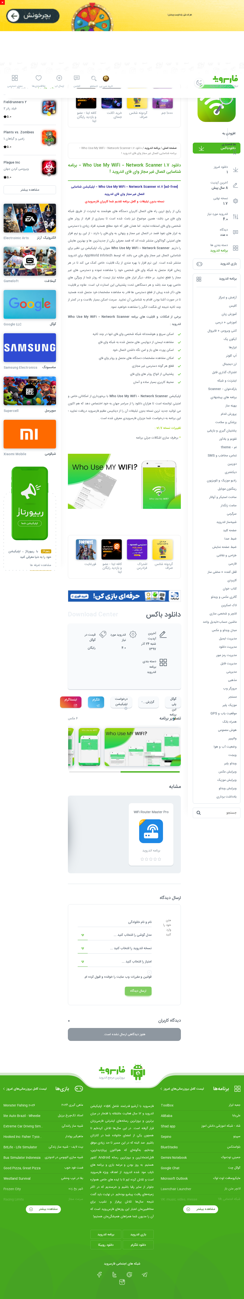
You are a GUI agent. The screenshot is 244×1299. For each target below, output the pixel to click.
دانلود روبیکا (105, 1245)
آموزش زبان (229, 314)
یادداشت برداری (226, 796)
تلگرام (96, 699)
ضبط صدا (230, 538)
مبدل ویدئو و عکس (224, 630)
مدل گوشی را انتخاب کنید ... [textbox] (133, 935)
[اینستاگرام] (122, 1282)
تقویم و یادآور (228, 439)
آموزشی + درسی (226, 322)
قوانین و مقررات (141, 977)
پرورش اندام (229, 414)
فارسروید (93, 411)
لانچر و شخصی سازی (223, 613)
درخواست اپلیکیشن (121, 701)
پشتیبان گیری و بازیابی (222, 430)
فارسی (233, 563)
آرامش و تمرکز (228, 297)
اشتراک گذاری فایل (224, 372)
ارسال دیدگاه (138, 991)
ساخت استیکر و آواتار (223, 497)
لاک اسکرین (229, 605)
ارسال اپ (59, 86)
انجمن (76, 86)
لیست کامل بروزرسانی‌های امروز (184, 1088)
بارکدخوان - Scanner (222, 389)
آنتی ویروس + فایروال (222, 330)
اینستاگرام (71, 699)
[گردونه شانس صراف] (162, 549)
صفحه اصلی (170, 148)
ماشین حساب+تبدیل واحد (220, 622)
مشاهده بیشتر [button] (30, 190)
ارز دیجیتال (230, 364)
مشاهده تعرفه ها (40, 566)
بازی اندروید (138, 1234)
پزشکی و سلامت (226, 422)
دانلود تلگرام (138, 1245)
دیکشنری (231, 472)
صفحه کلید (230, 530)
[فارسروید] (122, 1073)
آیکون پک (230, 339)
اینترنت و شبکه (227, 380)
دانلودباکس (228, 148)
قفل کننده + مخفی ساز (222, 572)
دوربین (232, 464)
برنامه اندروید (219, 251)
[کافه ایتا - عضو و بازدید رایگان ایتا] (112, 549)
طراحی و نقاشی (227, 555)
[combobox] (115, 935)
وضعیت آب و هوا (225, 746)
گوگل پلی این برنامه (173, 702)
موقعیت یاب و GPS (223, 713)
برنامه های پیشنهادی (223, 397)
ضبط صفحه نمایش (224, 547)
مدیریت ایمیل (228, 638)
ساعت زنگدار (229, 505)
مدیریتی (231, 672)
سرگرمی (232, 514)
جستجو (94, 86)
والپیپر (233, 738)
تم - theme (229, 447)
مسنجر (233, 697)
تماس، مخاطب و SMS (222, 455)
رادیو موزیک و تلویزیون (222, 480)
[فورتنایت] (86, 549)
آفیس (233, 306)
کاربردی (232, 580)
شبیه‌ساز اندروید (226, 522)
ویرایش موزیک (227, 780)
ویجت (233, 755)
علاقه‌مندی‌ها (38, 86)
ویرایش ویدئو (228, 788)
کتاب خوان (230, 588)
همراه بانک (229, 721)
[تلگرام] (144, 1274)
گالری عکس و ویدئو (224, 597)
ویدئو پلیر (230, 763)
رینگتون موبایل (227, 489)
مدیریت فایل (228, 663)
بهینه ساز (231, 405)
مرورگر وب (230, 688)
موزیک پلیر (230, 705)
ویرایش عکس (228, 771)
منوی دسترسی (14, 86)
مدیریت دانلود (228, 647)
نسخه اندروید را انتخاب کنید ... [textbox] (131, 948)
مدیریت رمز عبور (226, 655)
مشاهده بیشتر (205, 1209)
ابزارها (233, 347)
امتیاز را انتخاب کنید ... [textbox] (137, 962)
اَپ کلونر (231, 355)
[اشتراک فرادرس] (137, 549)
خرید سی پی (106, 86)
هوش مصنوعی (227, 730)
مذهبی (232, 680)
